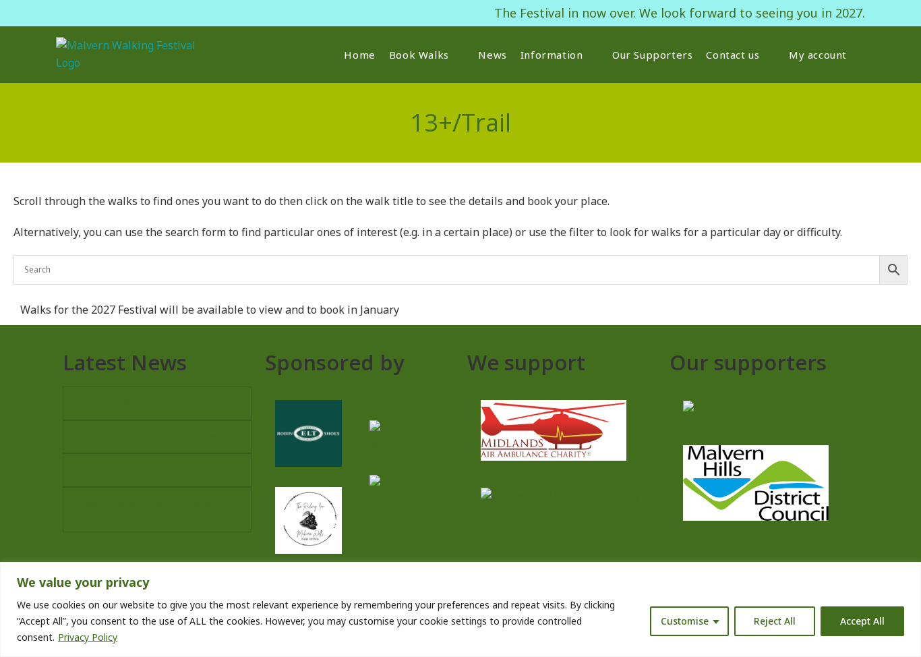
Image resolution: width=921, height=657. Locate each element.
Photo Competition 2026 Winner (148, 436)
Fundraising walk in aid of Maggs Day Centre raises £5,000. (157, 509)
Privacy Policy (87, 637)
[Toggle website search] (864, 55)
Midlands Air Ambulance (128, 469)
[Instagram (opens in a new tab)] (78, 13)
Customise (685, 621)
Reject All (775, 621)
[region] (460, 609)
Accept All (862, 621)
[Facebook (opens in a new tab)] (62, 13)
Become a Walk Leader (125, 402)
